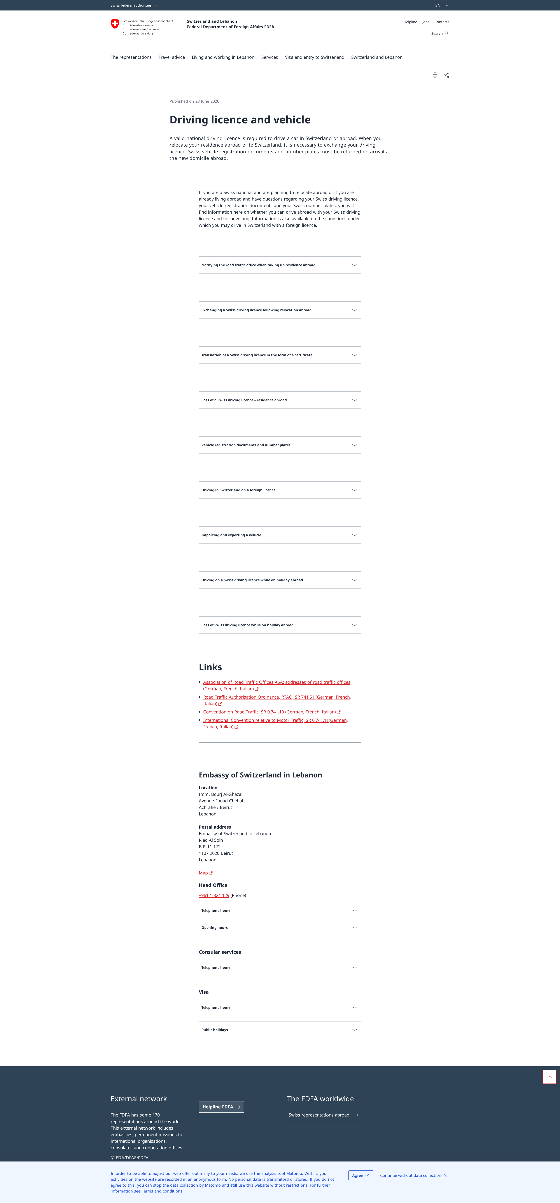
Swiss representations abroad (319, 1115)
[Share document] (446, 75)
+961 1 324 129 (214, 895)
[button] (131, 57)
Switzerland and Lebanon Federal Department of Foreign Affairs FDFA (230, 24)
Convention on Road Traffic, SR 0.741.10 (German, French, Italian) (269, 712)
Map (203, 873)
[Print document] (435, 75)
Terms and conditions (162, 1191)
